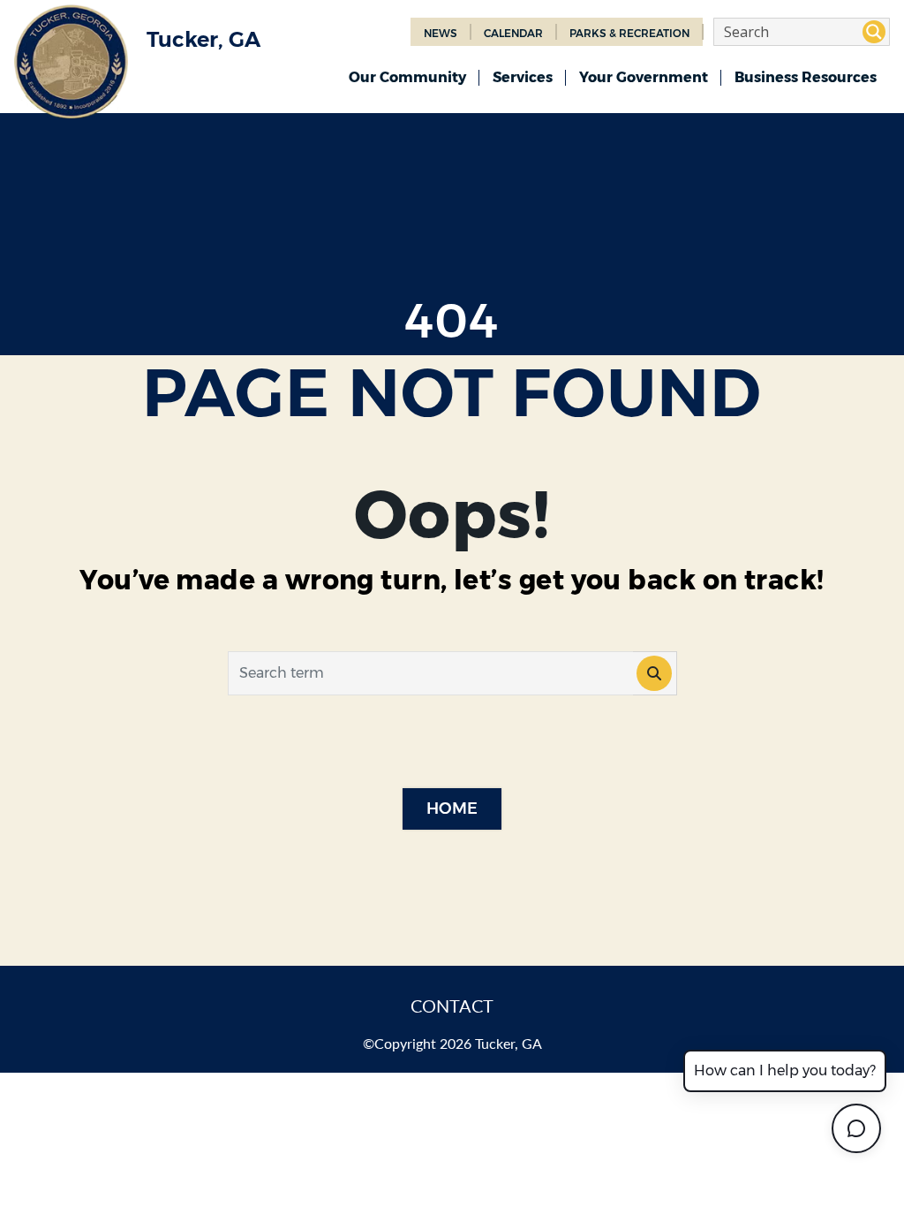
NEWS (440, 33)
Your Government (643, 77)
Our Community (407, 77)
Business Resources (805, 77)
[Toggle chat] (856, 1128)
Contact (452, 1005)
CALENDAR (513, 33)
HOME (452, 808)
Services (523, 77)
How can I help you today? (785, 1070)
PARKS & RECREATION (629, 33)
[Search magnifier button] (874, 31)
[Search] (655, 673)
